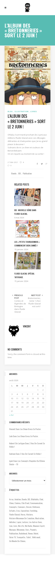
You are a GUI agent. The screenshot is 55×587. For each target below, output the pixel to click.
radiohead (23, 533)
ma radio (28, 525)
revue (30, 533)
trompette (21, 537)
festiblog (33, 510)
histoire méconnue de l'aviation (21, 518)
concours (21, 506)
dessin (28, 506)
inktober (12, 522)
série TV (12, 537)
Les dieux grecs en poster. (30, 429)
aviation (18, 499)
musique (12, 529)
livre (15, 525)
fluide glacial (14, 514)
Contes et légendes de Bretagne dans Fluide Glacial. (20, 306)
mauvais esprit (39, 525)
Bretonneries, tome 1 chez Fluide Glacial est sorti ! (34, 302)
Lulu (10, 436)
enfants (12, 510)
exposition (25, 510)
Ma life (21, 525)
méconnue (20, 529)
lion (10, 525)
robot (36, 533)
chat (41, 499)
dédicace (36, 506)
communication (36, 503)
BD (29, 499)
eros (18, 510)
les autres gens (35, 522)
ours (27, 529)
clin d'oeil (25, 503)
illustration (39, 518)
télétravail (36, 537)
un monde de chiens (17, 541)
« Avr (11, 415)
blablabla (34, 499)
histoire (29, 514)
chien (11, 503)
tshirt (28, 537)
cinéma (17, 503)
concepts (13, 506)
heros (23, 514)
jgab (11, 460)
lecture (25, 522)
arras (11, 499)
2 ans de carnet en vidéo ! (30, 453)
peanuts (33, 529)
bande (24, 499)
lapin (19, 522)
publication (13, 533)
